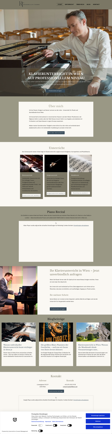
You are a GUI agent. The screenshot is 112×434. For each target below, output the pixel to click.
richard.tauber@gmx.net (70, 387)
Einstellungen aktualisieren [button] (81, 225)
